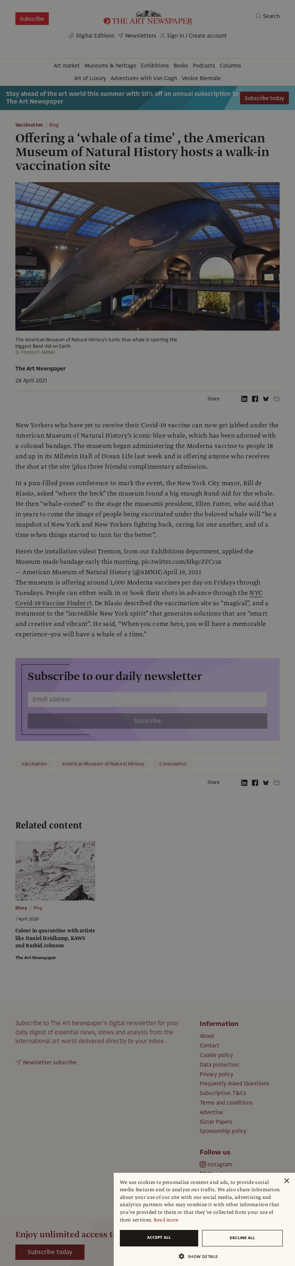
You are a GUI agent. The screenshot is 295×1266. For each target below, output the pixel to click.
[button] (201, 1256)
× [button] (286, 1181)
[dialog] (204, 1219)
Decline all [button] (242, 1238)
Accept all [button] (159, 1237)
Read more (166, 1220)
